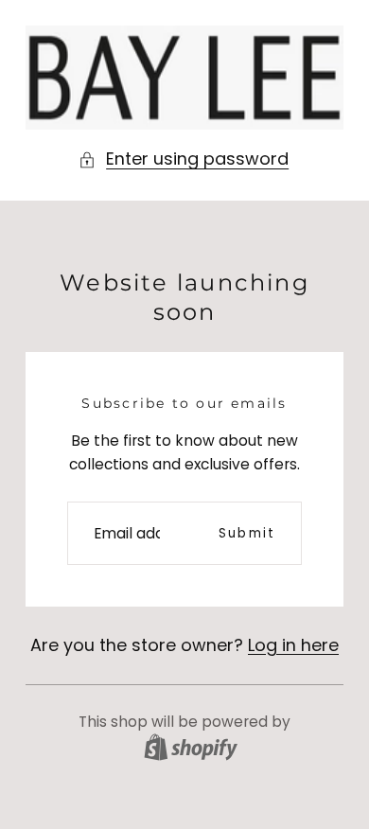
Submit (247, 533)
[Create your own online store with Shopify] (190, 747)
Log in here (293, 645)
